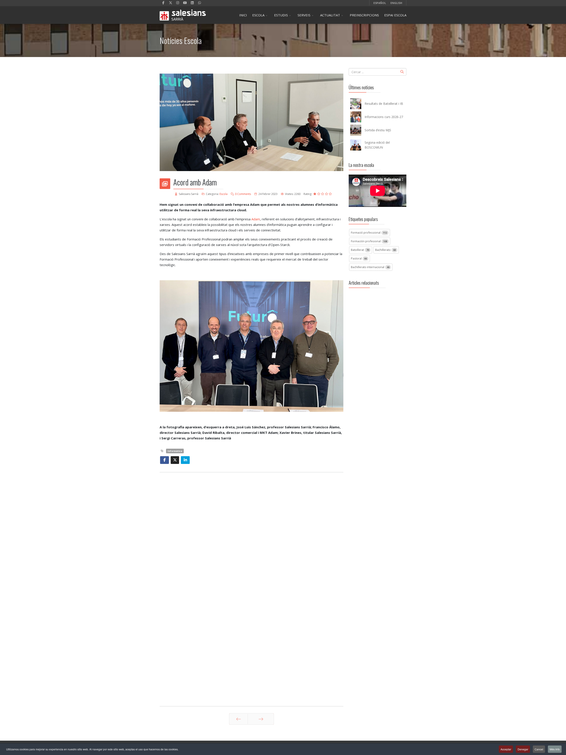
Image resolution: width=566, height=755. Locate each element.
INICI (243, 15)
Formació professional (369, 233)
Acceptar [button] (506, 749)
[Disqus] (251, 531)
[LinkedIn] (192, 2)
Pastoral (359, 258)
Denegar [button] (523, 749)
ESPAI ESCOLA (395, 15)
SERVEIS (304, 15)
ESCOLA (258, 15)
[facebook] (163, 2)
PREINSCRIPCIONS (364, 15)
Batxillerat (360, 250)
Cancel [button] (539, 749)
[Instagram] (178, 2)
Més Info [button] (555, 749)
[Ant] (238, 718)
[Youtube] (185, 2)
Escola (224, 194)
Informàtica (175, 451)
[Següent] (261, 718)
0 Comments (243, 194)
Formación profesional (369, 241)
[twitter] (170, 2)
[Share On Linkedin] (185, 460)
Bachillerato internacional (370, 267)
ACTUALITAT (330, 15)
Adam (255, 219)
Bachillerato (385, 250)
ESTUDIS (281, 15)
